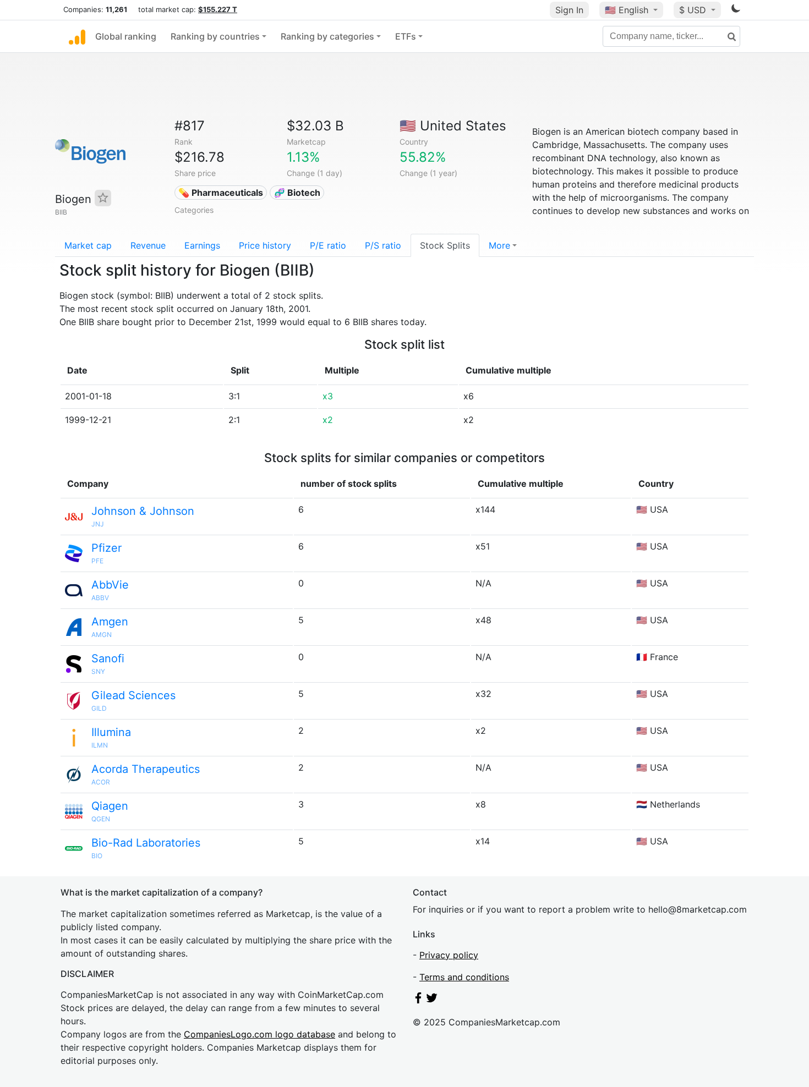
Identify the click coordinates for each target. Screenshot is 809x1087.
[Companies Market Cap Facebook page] (418, 1000)
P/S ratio (383, 245)
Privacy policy (448, 954)
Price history (265, 245)
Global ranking (125, 36)
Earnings (202, 245)
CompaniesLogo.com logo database (259, 1034)
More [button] (499, 245)
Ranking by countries (215, 36)
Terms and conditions (464, 976)
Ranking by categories (327, 36)
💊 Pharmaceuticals (220, 192)
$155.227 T (217, 9)
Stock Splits (445, 245)
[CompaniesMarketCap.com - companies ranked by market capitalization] (77, 36)
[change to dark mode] (735, 10)
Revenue (148, 245)
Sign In (569, 9)
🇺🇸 (626, 9)
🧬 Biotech (297, 192)
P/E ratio (328, 245)
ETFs (405, 36)
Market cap (88, 245)
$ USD (694, 9)
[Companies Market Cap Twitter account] (432, 1000)
